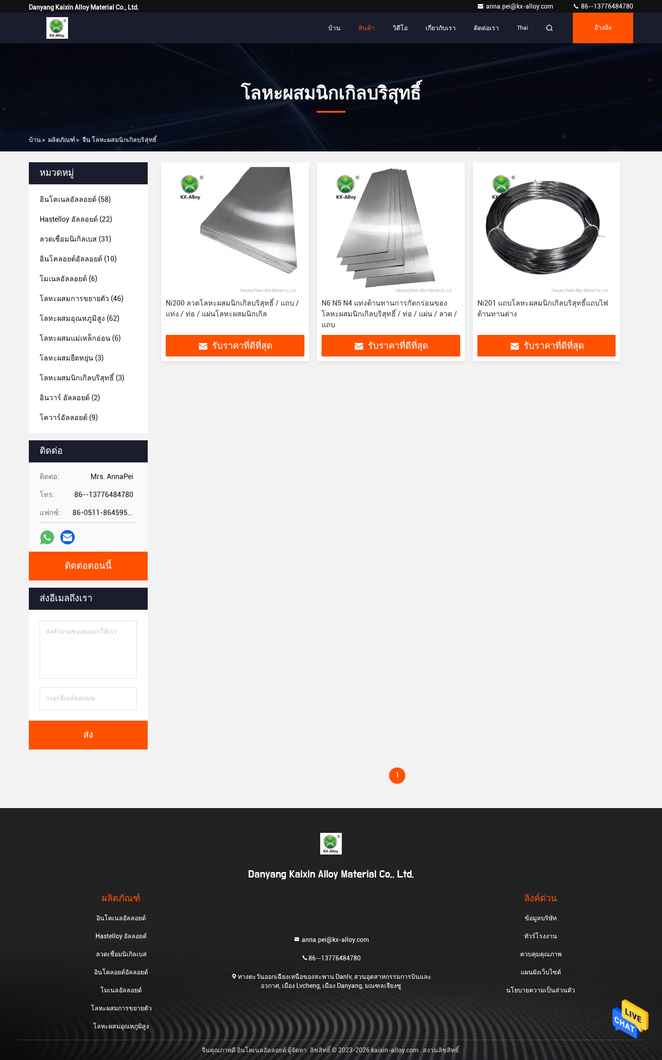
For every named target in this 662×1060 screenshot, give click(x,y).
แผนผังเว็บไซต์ (541, 972)
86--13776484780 (606, 6)
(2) (70, 397)
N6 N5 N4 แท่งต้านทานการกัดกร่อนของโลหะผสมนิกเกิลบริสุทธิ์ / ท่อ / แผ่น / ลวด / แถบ (389, 314)
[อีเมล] (67, 537)
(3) (72, 358)
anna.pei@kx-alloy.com (520, 6)
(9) (69, 417)
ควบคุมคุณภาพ (541, 954)
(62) (79, 318)
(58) (75, 199)
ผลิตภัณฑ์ (61, 139)
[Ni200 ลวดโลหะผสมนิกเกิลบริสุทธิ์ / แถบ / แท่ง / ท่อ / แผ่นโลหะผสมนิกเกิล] (235, 230)
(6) (68, 278)
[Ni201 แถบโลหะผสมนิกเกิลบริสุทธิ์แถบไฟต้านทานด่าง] (546, 230)
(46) (81, 298)
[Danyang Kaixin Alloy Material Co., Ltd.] (57, 28)
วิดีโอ (400, 28)
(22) (76, 219)
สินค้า (366, 28)
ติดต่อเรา (486, 28)
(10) (78, 259)
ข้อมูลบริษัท (541, 918)
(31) (75, 239)
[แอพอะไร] (47, 537)
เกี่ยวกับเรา (441, 28)
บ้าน (334, 28)
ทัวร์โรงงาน (540, 936)
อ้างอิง (603, 28)
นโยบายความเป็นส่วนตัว (540, 990)
